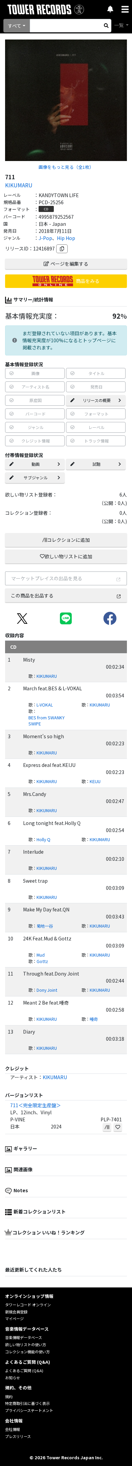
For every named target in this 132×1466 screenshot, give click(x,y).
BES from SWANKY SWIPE (46, 721)
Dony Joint (47, 990)
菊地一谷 (45, 926)
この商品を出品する (32, 595)
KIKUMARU (18, 185)
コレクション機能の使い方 (27, 1351)
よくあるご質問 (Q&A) (24, 1370)
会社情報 (12, 1429)
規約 (9, 1396)
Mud (41, 955)
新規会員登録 (16, 1311)
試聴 (96, 464)
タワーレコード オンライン (28, 1304)
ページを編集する (69, 263)
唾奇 (94, 1019)
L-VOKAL (45, 705)
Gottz (42, 961)
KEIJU (95, 781)
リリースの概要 (97, 400)
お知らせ (12, 1377)
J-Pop (45, 238)
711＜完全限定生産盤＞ (35, 1105)
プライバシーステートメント (29, 1410)
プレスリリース (18, 1436)
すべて (14, 25)
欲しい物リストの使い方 (25, 1344)
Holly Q (43, 839)
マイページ (14, 1318)
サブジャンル (36, 477)
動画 (35, 464)
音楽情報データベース (23, 1337)
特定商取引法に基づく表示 (27, 1403)
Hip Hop (66, 238)
